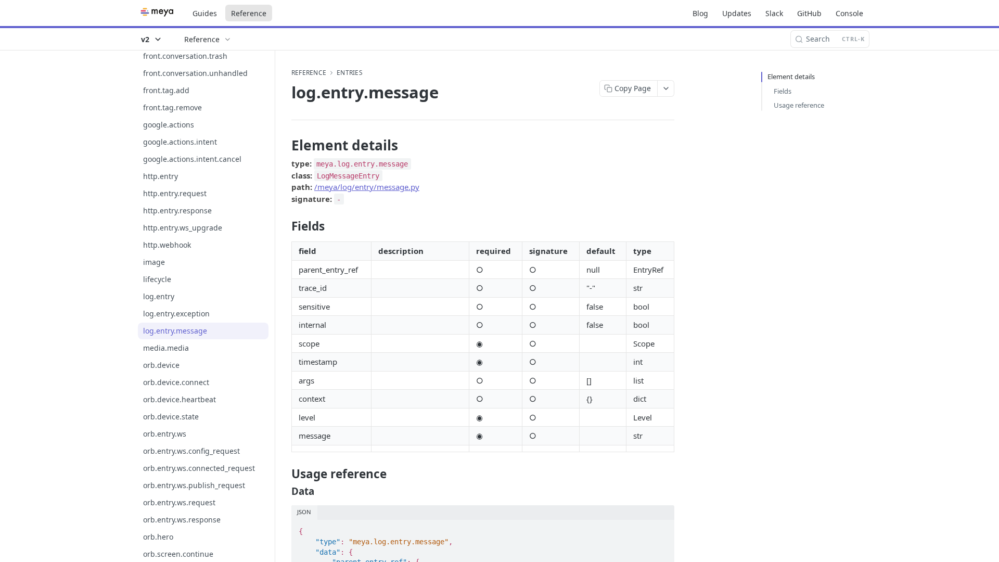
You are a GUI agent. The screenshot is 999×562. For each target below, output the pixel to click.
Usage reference (799, 105)
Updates (736, 13)
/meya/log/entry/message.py (366, 187)
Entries (350, 73)
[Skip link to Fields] (284, 226)
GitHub (809, 13)
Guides (205, 13)
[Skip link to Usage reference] (284, 474)
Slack (774, 13)
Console (849, 13)
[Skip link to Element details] (284, 145)
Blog (700, 13)
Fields (782, 91)
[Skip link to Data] (284, 491)
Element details (791, 76)
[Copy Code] (662, 528)
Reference (248, 13)
